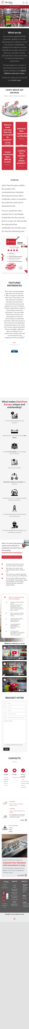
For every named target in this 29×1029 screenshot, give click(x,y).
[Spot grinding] (11, 109)
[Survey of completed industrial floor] (15, 112)
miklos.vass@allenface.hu (18, 777)
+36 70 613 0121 (25, 897)
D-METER (12, 801)
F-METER (12, 808)
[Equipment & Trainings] (4, 109)
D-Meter (10, 831)
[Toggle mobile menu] (27, 3)
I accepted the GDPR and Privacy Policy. (14, 744)
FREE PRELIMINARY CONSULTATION (12, 557)
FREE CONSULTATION (14, 6)
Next (26, 341)
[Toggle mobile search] (24, 3)
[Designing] (6, 104)
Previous (2, 341)
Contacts (11, 827)
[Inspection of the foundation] (16, 108)
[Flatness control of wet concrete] (23, 107)
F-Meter (10, 829)
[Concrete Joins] (16, 103)
